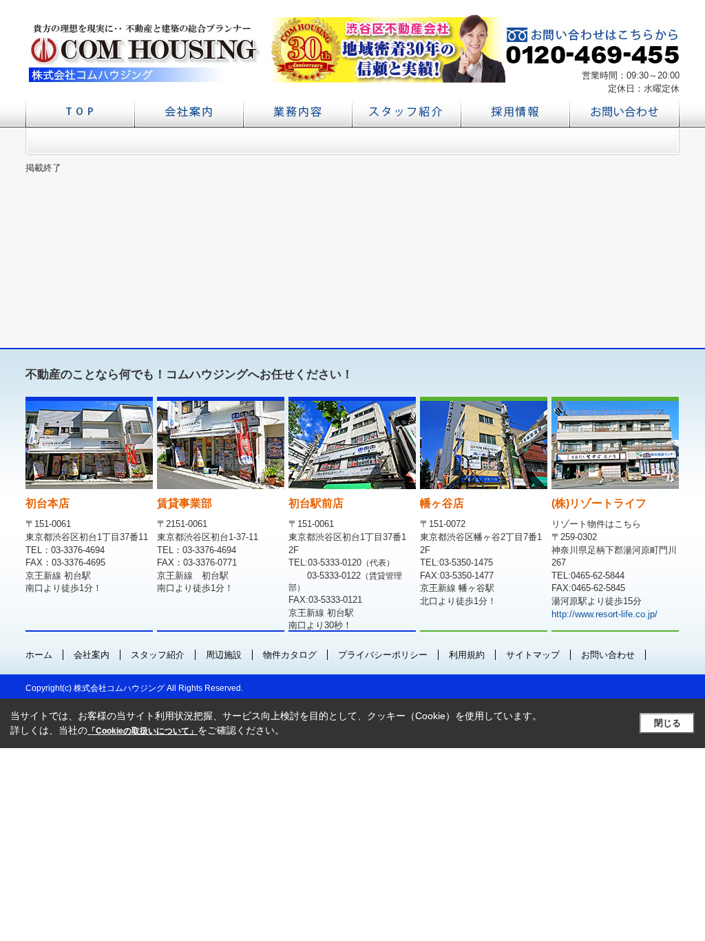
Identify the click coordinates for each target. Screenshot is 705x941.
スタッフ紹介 (158, 655)
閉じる (667, 723)
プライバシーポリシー (383, 655)
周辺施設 (224, 655)
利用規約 (467, 655)
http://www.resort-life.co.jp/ (604, 614)
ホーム (38, 655)
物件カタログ (290, 655)
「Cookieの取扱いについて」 (142, 731)
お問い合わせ (608, 655)
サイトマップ (533, 655)
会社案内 (91, 655)
